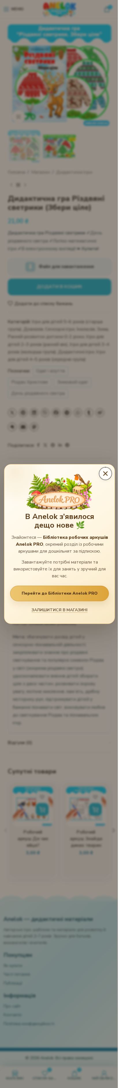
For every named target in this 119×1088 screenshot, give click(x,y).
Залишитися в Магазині (59, 610)
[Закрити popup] (105, 473)
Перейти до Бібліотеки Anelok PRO (60, 593)
